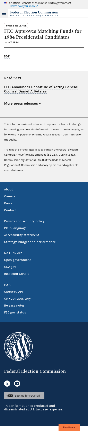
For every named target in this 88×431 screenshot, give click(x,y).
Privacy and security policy (24, 221)
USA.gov (10, 267)
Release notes (14, 305)
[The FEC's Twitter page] (7, 383)
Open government (17, 260)
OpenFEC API (13, 292)
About (8, 189)
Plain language (15, 228)
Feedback (69, 427)
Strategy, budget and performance (30, 242)
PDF (7, 56)
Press (8, 203)
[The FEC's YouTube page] (17, 383)
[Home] (39, 14)
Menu (4, 13)
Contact (10, 210)
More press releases (21, 103)
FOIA (7, 285)
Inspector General (17, 274)
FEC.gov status (15, 312)
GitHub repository (17, 298)
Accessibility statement (21, 235)
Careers (9, 196)
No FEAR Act (13, 253)
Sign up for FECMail (27, 395)
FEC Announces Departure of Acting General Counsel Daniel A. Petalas (41, 89)
